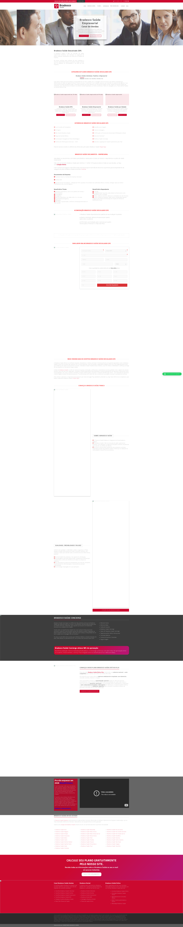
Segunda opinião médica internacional (110, 633)
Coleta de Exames (105, 627)
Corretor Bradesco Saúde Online (120, 891)
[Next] (177, 27)
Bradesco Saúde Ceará (61, 840)
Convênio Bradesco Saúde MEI (63, 897)
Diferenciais (106, 6)
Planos (99, 6)
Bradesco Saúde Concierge (64, 632)
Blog (127, 6)
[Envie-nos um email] (128, 1)
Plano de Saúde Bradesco (61, 820)
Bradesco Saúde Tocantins (113, 846)
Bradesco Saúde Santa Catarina (115, 840)
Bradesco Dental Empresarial (88, 895)
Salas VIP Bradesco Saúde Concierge (110, 631)
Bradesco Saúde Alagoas (61, 831)
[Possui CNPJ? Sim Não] (116, 250)
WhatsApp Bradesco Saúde (119, 903)
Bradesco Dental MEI (86, 897)
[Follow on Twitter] (126, 1)
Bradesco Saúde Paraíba (87, 840)
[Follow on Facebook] (124, 1)
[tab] (82, 79)
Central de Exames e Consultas (109, 637)
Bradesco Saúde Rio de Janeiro (115, 829)
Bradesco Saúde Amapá (61, 833)
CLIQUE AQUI (75, 378)
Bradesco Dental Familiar (87, 893)
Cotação (123, 6)
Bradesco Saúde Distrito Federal (63, 842)
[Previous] (5, 27)
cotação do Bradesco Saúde (68, 824)
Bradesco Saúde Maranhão (88, 829)
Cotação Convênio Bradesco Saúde (64, 899)
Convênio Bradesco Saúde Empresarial (65, 895)
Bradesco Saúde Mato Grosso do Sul (90, 833)
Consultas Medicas (105, 635)
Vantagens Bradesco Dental (88, 899)
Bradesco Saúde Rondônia (113, 835)
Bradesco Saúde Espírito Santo (63, 844)
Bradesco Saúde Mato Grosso (89, 831)
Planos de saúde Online (87, 901)
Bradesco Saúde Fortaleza (62, 848)
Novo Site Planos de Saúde (62, 901)
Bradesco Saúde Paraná (87, 842)
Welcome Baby (104, 625)
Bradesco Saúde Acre (60, 829)
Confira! (83, 169)
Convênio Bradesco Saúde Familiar (64, 893)
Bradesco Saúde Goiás (61, 846)
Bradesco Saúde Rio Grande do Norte (116, 831)
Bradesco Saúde (91, 6)
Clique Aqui (103, 147)
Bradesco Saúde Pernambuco (88, 844)
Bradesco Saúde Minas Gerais (89, 835)
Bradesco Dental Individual (88, 891)
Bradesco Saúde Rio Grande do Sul (116, 833)
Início (85, 6)
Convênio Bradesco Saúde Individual (64, 891)
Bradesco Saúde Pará (86, 838)
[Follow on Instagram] (125, 1)
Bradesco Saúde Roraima (113, 838)
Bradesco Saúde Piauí (87, 846)
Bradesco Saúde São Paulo (114, 842)
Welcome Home (105, 623)
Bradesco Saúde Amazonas (62, 835)
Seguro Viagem (104, 639)
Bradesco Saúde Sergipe (113, 844)
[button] (172, 374)
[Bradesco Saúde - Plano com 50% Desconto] (62, 6)
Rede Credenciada (114, 6)
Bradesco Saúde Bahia (61, 838)
